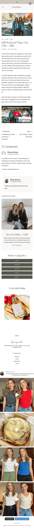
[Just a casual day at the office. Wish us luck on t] (17, 499)
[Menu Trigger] (30, 3)
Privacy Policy (17, 523)
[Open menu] (17, 2)
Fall (3, 39)
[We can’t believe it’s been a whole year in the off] (17, 464)
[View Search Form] (3, 7)
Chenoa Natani (12, 152)
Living (6, 39)
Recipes (17, 356)
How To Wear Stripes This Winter (25, 134)
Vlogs (11, 39)
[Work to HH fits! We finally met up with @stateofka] (17, 395)
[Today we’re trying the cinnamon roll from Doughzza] (17, 430)
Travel (17, 363)
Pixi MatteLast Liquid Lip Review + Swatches (8, 135)
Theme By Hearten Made (25, 525)
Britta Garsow (15, 180)
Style (17, 359)
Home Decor (17, 361)
